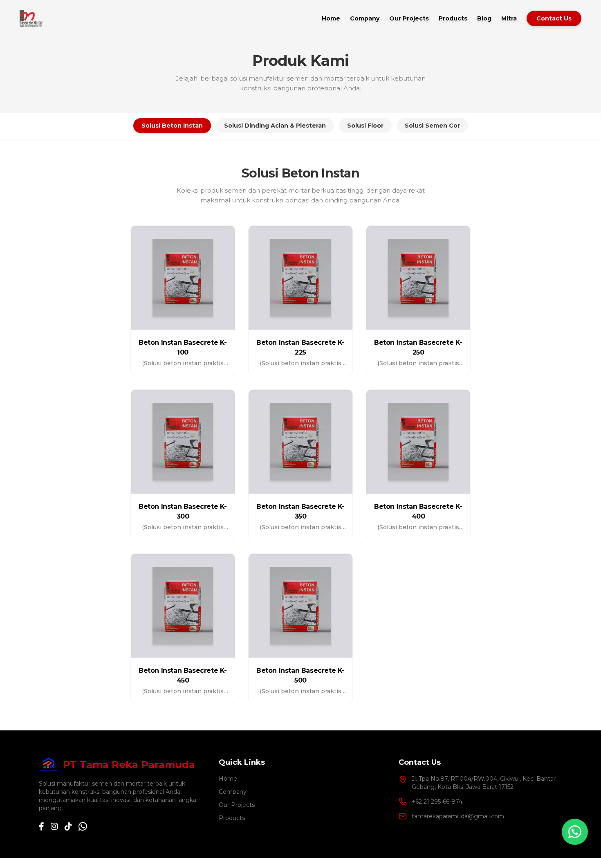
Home (331, 18)
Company (364, 18)
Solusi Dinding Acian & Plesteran (275, 125)
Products (453, 18)
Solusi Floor (365, 125)
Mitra (509, 18)
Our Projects (409, 18)
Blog (484, 18)
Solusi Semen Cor (432, 125)
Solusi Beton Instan (172, 125)
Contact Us (554, 18)
